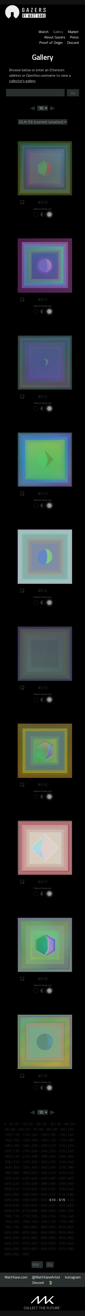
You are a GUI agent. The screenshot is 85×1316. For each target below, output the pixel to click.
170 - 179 (57, 1140)
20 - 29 (34, 1123)
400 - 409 (39, 1172)
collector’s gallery (22, 80)
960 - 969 (39, 1248)
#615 (42, 687)
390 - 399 (21, 1172)
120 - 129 (39, 1134)
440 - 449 (39, 1178)
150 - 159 (21, 1140)
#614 (42, 590)
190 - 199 (21, 1145)
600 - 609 (39, 1199)
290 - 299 (57, 1156)
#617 (42, 882)
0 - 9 (8, 1123)
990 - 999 (21, 1254)
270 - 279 (21, 1156)
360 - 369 (39, 1167)
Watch (44, 31)
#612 (42, 396)
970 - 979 (57, 1248)
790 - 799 (21, 1227)
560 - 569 (39, 1194)
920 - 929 (39, 1243)
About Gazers (54, 37)
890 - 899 (57, 1237)
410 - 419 (57, 1172)
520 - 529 (39, 1189)
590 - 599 (21, 1199)
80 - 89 (45, 1129)
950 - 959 (21, 1248)
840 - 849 (39, 1232)
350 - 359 (21, 1167)
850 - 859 (57, 1232)
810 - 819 (57, 1227)
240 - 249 (39, 1151)
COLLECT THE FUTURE (42, 1308)
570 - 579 (57, 1194)
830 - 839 (21, 1232)
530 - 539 (57, 1189)
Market (73, 31)
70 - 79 (31, 1129)
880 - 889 (39, 1237)
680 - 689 (39, 1210)
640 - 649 (39, 1205)
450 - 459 (57, 1178)
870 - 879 (21, 1237)
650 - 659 (57, 1205)
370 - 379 (57, 1167)
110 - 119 (21, 1134)
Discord (73, 42)
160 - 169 (39, 1140)
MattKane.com (16, 1277)
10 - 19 (20, 1123)
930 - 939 (57, 1243)
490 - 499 (57, 1183)
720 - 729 (39, 1216)
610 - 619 (57, 1199)
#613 (42, 493)
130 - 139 (57, 1134)
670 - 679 (21, 1210)
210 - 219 (57, 1145)
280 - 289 (39, 1156)
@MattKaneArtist (46, 1277)
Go (72, 93)
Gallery (58, 31)
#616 (42, 785)
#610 (42, 202)
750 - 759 (21, 1221)
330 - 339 (57, 1161)
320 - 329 (39, 1161)
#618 (42, 979)
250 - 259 (57, 1151)
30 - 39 (48, 1123)
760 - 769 (39, 1221)
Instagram (73, 1277)
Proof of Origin (51, 42)
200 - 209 (39, 1145)
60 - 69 (17, 1129)
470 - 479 (21, 1183)
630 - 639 (21, 1205)
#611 (42, 299)
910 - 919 (21, 1243)
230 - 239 (21, 1151)
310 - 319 (21, 1161)
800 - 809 (39, 1227)
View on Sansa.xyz (42, 209)
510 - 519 (21, 1189)
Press (74, 37)
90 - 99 (59, 1129)
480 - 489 (39, 1183)
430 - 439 (21, 1178)
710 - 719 (21, 1216)
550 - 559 (21, 1194)
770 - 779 (57, 1221)
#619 (42, 1076)
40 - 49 (62, 1123)
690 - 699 (57, 1210)
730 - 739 (57, 1216)
